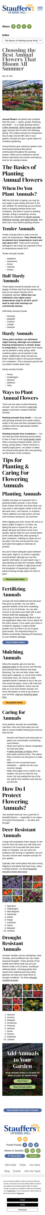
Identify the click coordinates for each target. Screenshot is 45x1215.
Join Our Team (32, 1171)
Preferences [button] (20, 1193)
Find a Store (16, 1156)
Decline (22, 1205)
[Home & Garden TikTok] (38, 1150)
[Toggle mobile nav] (40, 8)
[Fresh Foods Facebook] (24, 1145)
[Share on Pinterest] (29, 26)
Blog (7, 1171)
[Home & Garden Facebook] (27, 1150)
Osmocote (23, 615)
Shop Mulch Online (14, 703)
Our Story (34, 1165)
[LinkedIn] (19, 1139)
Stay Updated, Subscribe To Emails (22, 1110)
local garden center (32, 439)
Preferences (22, 1210)
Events (17, 1171)
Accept (22, 1200)
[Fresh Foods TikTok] (36, 1145)
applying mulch (9, 667)
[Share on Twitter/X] (24, 26)
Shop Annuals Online (15, 579)
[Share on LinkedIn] (18, 26)
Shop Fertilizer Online (15, 642)
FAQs (23, 1165)
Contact (33, 1156)
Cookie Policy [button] (11, 1191)
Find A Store (22, 1081)
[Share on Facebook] (13, 26)
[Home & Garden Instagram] (32, 1150)
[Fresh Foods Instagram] (30, 1145)
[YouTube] (25, 1139)
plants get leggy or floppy (20, 751)
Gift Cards (10, 1165)
